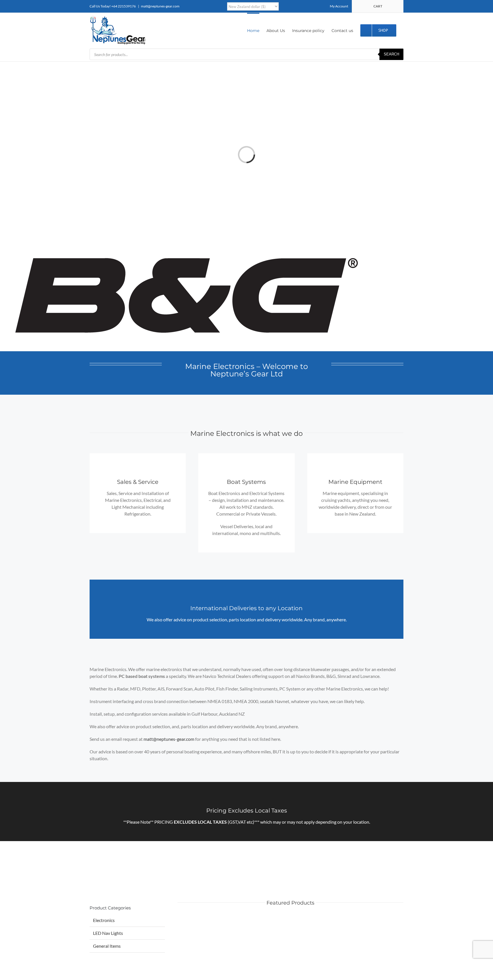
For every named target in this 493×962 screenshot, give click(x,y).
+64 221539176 (123, 6)
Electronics (104, 920)
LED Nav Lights (108, 933)
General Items (107, 946)
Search (391, 54)
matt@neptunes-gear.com (160, 6)
